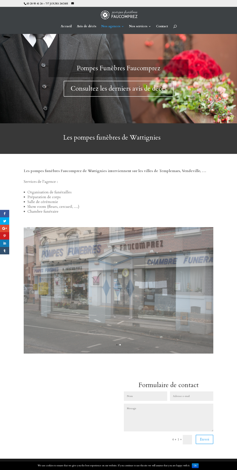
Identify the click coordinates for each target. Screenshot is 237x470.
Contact (162, 26)
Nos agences (110, 26)
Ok (195, 465)
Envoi (204, 439)
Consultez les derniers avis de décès (119, 88)
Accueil (66, 26)
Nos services (138, 26)
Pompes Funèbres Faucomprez (118, 68)
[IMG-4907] (118, 352)
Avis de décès (86, 26)
